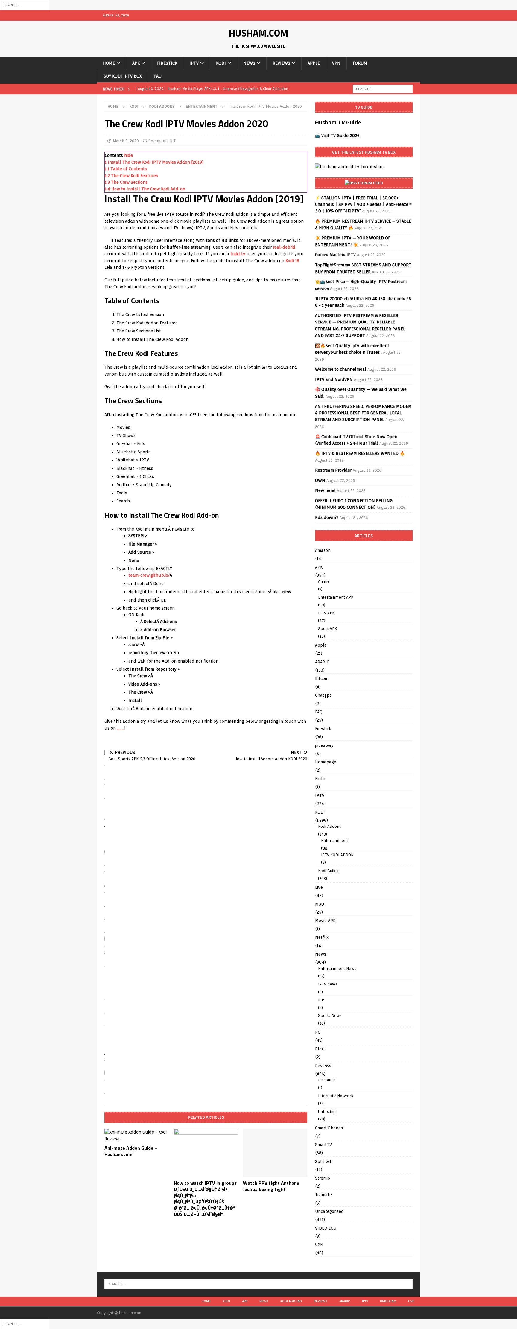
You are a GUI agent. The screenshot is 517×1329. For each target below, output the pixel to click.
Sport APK (327, 628)
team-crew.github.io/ (149, 575)
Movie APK (325, 920)
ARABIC (322, 662)
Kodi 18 (292, 260)
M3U (319, 904)
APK (136, 63)
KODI (221, 63)
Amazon (323, 550)
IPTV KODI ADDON (337, 855)
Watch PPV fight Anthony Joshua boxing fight (271, 1186)
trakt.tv (237, 253)
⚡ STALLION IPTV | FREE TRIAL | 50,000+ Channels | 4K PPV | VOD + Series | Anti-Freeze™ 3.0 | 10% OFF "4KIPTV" (363, 204)
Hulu (320, 778)
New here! (325, 490)
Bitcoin (322, 678)
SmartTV (323, 1144)
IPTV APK (326, 613)
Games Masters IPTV (335, 254)
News (249, 63)
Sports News (330, 1015)
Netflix (322, 937)
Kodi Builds (328, 870)
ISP (321, 1000)
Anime (324, 581)
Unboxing (327, 1111)
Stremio (322, 1178)
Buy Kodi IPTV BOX (122, 76)
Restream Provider (333, 470)
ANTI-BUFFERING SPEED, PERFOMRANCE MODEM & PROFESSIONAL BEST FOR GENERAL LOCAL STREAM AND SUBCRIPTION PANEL (363, 413)
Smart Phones (329, 1128)
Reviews (281, 63)
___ (120, 728)
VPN (336, 63)
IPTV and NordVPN (334, 379)
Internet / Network (335, 1095)
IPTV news (327, 984)
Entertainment (334, 840)
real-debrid (284, 247)
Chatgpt (323, 695)
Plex (319, 1049)
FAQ (158, 76)
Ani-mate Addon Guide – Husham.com (131, 1151)
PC (317, 1032)
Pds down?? (326, 517)
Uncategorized (329, 1211)
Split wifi (323, 1161)
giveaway (324, 745)
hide (128, 155)
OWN (320, 480)
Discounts (327, 1080)
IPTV (194, 63)
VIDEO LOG (325, 1228)
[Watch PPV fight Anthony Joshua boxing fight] (275, 1153)
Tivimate (323, 1194)
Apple (314, 63)
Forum (360, 63)
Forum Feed (370, 183)
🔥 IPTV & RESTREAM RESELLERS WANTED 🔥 (360, 453)
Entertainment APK (335, 597)
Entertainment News (337, 968)
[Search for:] (24, 4)
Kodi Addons (162, 106)
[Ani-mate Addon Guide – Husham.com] (136, 1135)
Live (319, 887)
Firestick (167, 63)
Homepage (325, 762)
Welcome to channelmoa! (340, 369)
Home (109, 63)
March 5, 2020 (126, 141)
